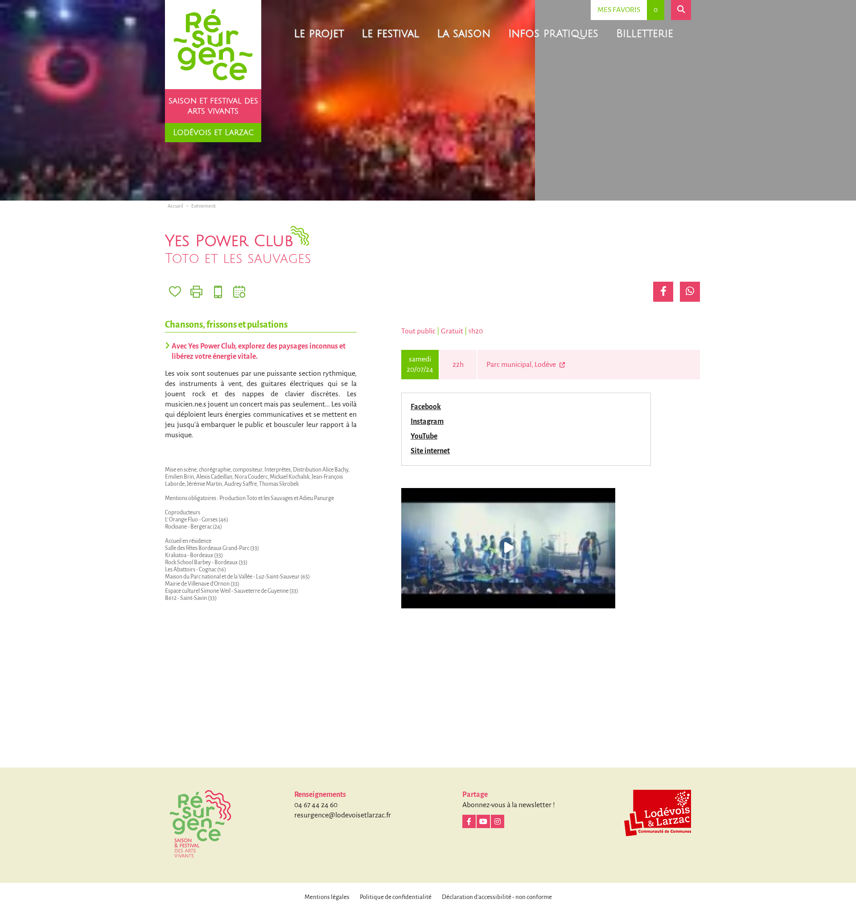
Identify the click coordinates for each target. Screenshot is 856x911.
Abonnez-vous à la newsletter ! (508, 805)
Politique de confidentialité (396, 897)
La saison (463, 33)
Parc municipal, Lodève (521, 365)
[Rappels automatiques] (218, 292)
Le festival (390, 33)
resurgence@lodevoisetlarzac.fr (342, 815)
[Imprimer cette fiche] (196, 292)
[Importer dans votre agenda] (239, 292)
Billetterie (644, 33)
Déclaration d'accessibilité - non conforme (497, 897)
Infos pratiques (553, 33)
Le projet (319, 33)
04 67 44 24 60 (315, 805)
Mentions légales (327, 897)
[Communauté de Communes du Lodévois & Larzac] (657, 813)
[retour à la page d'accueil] (213, 44)
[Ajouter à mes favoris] (175, 292)
